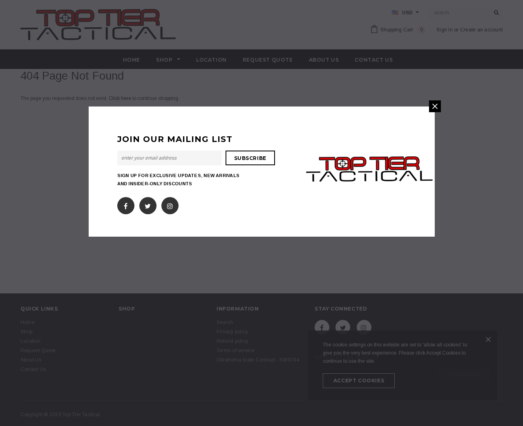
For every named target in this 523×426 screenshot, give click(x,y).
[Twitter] (148, 204)
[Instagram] (170, 204)
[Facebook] (125, 204)
